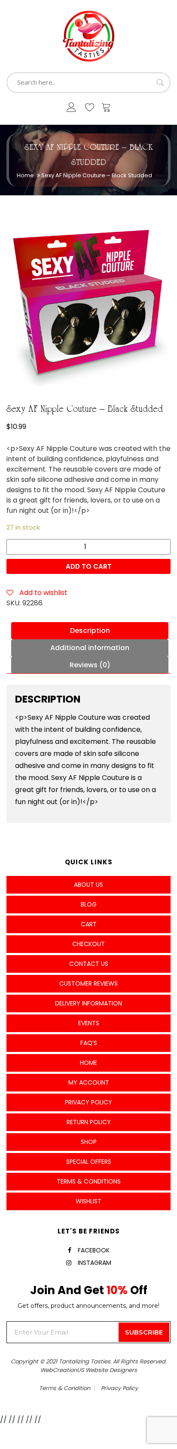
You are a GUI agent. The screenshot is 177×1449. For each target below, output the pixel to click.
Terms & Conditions (89, 1181)
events (88, 1023)
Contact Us (88, 963)
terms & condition (64, 1388)
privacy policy (119, 1388)
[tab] (89, 630)
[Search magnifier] (160, 83)
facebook (94, 1250)
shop (89, 1142)
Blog (89, 904)
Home (25, 175)
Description (90, 630)
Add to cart (89, 566)
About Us (88, 884)
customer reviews (88, 983)
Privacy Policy (88, 1102)
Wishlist (88, 1201)
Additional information (89, 648)
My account (88, 1082)
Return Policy (89, 1122)
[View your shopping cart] (106, 109)
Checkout (88, 944)
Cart (89, 924)
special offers (88, 1161)
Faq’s (88, 1043)
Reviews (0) (90, 665)
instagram (94, 1262)
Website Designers (111, 1370)
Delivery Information (88, 1003)
